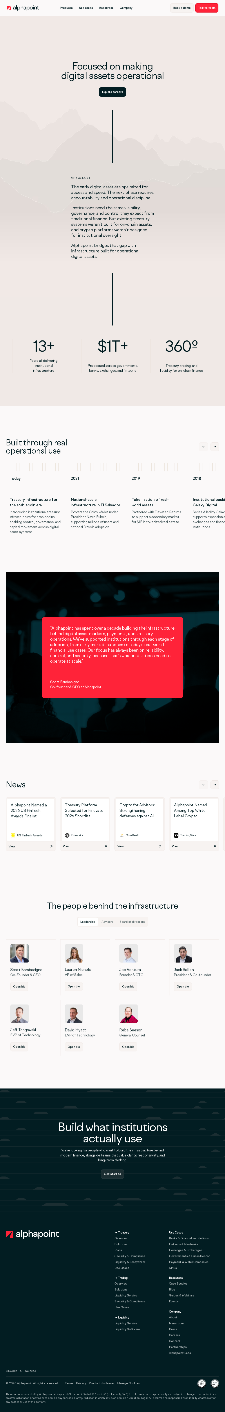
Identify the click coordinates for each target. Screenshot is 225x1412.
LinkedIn (11, 1371)
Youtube (30, 1371)
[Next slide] (214, 446)
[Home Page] (23, 8)
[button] (66, 8)
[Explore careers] (112, 92)
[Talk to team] (206, 8)
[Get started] (112, 1174)
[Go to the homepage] (32, 1234)
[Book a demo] (182, 8)
